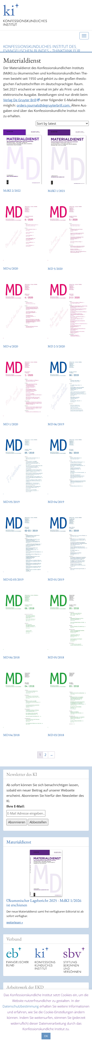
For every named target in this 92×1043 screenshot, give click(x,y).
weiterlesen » (14, 922)
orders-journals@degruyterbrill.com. (44, 105)
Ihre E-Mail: (15, 806)
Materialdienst (18, 842)
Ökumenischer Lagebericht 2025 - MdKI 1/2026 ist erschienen (43, 903)
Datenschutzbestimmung (21, 1006)
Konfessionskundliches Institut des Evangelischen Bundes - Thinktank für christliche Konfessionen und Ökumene (43, 48)
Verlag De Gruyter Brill (19, 100)
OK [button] (46, 1036)
